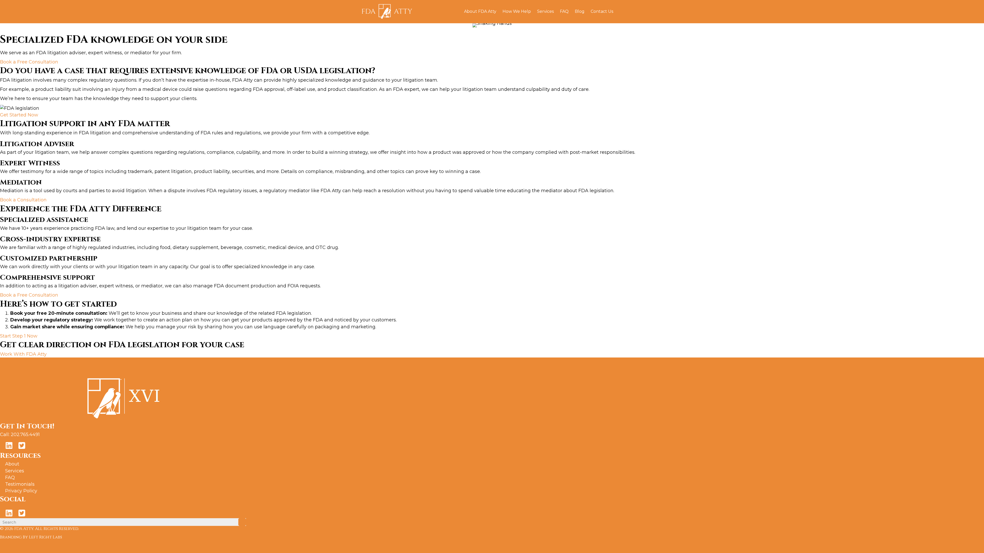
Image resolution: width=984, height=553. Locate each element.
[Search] (619, 11)
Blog (580, 11)
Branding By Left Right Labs (31, 537)
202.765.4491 (25, 434)
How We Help (517, 11)
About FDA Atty (480, 11)
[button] (29, 62)
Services (545, 11)
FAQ (564, 11)
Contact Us (602, 11)
